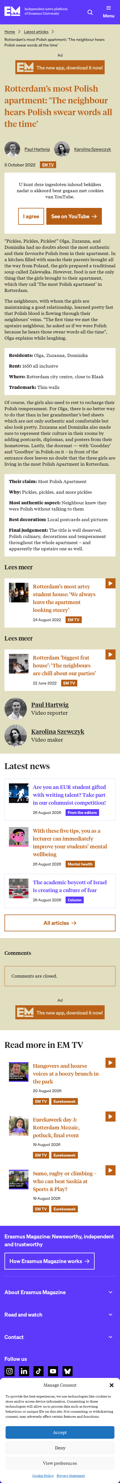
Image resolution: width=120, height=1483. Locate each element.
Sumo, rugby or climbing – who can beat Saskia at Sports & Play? (65, 1181)
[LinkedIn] (24, 1371)
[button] (111, 1385)
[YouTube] (53, 1371)
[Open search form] (90, 12)
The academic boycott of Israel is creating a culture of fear (70, 886)
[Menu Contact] (110, 1337)
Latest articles (36, 31)
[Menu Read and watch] (110, 1314)
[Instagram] (9, 1371)
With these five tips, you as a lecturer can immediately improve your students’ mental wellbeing (70, 843)
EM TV (48, 165)
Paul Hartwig (37, 149)
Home (9, 31)
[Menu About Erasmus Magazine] (110, 1292)
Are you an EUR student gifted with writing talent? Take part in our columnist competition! (69, 795)
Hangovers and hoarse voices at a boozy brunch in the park (66, 1074)
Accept (60, 1432)
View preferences (60, 1463)
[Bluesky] (68, 1371)
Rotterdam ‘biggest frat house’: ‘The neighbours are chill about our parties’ (64, 666)
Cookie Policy (43, 1475)
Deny (60, 1447)
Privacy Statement (71, 1475)
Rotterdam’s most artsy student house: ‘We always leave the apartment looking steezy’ (64, 598)
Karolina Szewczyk (92, 149)
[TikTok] (38, 1371)
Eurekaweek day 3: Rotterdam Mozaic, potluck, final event (56, 1128)
